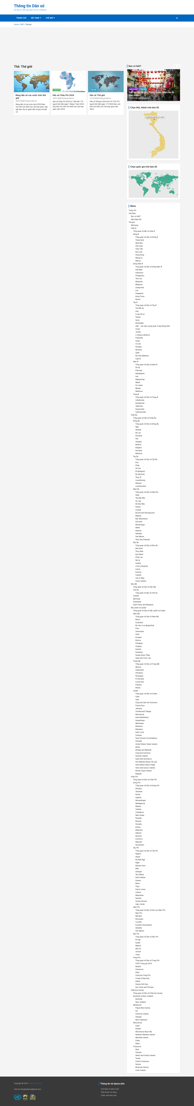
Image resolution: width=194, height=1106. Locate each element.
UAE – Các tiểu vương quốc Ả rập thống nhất (152, 326)
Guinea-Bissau (141, 901)
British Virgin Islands (143, 771)
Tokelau (138, 1052)
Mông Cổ (138, 258)
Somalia (138, 824)
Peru (137, 628)
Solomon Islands (142, 1014)
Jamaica (138, 708)
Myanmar (139, 282)
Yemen (138, 317)
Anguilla (138, 774)
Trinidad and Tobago (143, 711)
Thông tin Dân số (29, 6)
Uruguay (138, 646)
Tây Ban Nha (140, 498)
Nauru (137, 1043)
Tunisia (138, 952)
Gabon (137, 981)
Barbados (139, 729)
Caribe (135, 691)
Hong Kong (139, 255)
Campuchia (139, 287)
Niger (137, 863)
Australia (138, 999)
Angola (138, 966)
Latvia (137, 569)
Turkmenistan (140, 412)
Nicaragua (139, 676)
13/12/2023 (94, 98)
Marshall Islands (141, 1037)
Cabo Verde (140, 904)
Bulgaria (138, 448)
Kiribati (138, 1029)
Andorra (138, 531)
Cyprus (138, 359)
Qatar (137, 353)
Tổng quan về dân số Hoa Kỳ (146, 593)
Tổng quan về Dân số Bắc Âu (146, 545)
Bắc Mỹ (134, 584)
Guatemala (139, 670)
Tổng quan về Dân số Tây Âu (146, 459)
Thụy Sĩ (138, 477)
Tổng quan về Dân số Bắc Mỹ (144, 587)
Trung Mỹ (136, 661)
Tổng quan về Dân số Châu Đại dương (147, 993)
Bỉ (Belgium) (140, 471)
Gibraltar (138, 533)
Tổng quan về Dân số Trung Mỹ (147, 664)
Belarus (138, 445)
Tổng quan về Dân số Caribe (146, 694)
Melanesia (137, 1005)
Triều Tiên (139, 249)
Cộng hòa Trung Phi (142, 975)
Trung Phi (136, 957)
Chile (137, 634)
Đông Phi (136, 783)
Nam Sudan (139, 815)
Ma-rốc (138, 949)
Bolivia (138, 640)
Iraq (136, 311)
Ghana (137, 857)
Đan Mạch (139, 554)
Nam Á (135, 362)
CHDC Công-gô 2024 (143, 963)
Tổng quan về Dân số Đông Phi (147, 785)
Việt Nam (35, 18)
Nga (137, 427)
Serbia (137, 507)
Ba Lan (138, 433)
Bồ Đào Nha (140, 504)
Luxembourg (140, 480)
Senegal (138, 872)
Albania (138, 516)
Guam (137, 1026)
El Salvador (139, 679)
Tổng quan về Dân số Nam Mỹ (147, 617)
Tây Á (135, 302)
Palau (137, 1040)
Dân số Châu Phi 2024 (63, 95)
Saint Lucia (139, 732)
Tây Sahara (139, 874)
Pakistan (138, 370)
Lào (136, 290)
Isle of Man (139, 578)
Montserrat (139, 714)
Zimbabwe (139, 812)
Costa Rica (139, 682)
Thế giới (49, 18)
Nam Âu (136, 489)
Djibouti (138, 833)
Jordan (138, 332)
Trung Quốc (139, 240)
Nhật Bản (139, 243)
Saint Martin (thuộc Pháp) (145, 765)
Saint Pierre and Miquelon (143, 605)
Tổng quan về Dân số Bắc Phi (146, 937)
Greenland (137, 602)
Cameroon (139, 969)
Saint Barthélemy (142, 717)
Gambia (138, 898)
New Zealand (140, 1002)
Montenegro (140, 525)
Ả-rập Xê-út (139, 314)
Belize (137, 688)
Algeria (138, 946)
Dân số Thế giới (97, 95)
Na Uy (137, 560)
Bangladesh (140, 373)
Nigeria (138, 854)
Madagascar (140, 803)
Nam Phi (136, 907)
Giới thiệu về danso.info (110, 1089)
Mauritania (139, 895)
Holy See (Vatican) (142, 539)
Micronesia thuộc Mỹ (143, 1032)
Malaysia (138, 284)
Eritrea (137, 827)
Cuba (137, 697)
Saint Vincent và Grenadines (146, 738)
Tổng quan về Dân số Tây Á (145, 305)
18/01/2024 (57, 98)
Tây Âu (135, 456)
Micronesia (137, 1023)
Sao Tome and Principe (144, 987)
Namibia (138, 916)
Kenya (137, 794)
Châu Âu (134, 415)
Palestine (139, 338)
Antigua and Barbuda (143, 750)
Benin (137, 883)
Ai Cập (138, 940)
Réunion (138, 836)
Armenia (138, 350)
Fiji (136, 1011)
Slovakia (138, 450)
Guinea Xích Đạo (141, 984)
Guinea (138, 880)
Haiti (137, 700)
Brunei (137, 299)
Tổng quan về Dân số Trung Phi (147, 960)
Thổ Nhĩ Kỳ (139, 308)
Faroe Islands (140, 581)
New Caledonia (141, 1020)
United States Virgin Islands (146, 744)
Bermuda (136, 599)
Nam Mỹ (136, 614)
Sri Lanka (139, 385)
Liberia (138, 892)
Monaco (138, 483)
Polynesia (137, 1046)
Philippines (139, 276)
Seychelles (139, 845)
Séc (136, 439)
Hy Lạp (138, 501)
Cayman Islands (141, 756)
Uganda (138, 797)
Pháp (137, 465)
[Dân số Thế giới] (106, 81)
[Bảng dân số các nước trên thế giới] (32, 81)
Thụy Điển (139, 551)
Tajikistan (139, 406)
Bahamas (139, 726)
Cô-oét (138, 344)
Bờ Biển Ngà (140, 860)
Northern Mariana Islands (145, 1035)
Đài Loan (138, 252)
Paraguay (139, 643)
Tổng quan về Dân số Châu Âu (144, 418)
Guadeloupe (140, 720)
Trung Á (136, 394)
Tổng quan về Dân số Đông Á (146, 237)
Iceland (138, 575)
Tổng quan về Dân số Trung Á (146, 397)
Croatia (138, 510)
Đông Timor (139, 296)
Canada (136, 596)
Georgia (138, 347)
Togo (137, 886)
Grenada (138, 741)
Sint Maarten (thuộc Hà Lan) (146, 762)
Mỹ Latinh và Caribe (138, 608)
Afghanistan (140, 379)
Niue (137, 1049)
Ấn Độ (137, 367)
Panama (138, 685)
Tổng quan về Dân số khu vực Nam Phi (150, 910)
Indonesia (139, 273)
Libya (137, 954)
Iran (136, 376)
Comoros (139, 839)
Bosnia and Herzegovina (144, 513)
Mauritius (139, 830)
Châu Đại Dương (137, 990)
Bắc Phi (136, 934)
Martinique (139, 723)
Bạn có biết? (134, 89)
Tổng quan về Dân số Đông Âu (147, 424)
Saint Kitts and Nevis (143, 759)
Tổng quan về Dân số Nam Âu (146, 492)
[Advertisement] (97, 44)
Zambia (138, 809)
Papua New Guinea (142, 1008)
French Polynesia (142, 1061)
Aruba (137, 747)
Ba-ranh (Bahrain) (142, 356)
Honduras (139, 673)
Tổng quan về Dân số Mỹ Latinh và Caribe (149, 611)
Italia (137, 495)
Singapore (139, 293)
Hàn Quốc (139, 246)
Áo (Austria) (140, 474)
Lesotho (138, 922)
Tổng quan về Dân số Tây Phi (146, 851)
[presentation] (175, 66)
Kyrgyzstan (139, 409)
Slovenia (138, 522)
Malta (137, 528)
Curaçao (138, 735)
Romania (138, 436)
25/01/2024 (20, 101)
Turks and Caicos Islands (145, 768)
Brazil (137, 619)
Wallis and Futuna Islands (145, 1055)
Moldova (138, 453)
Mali (137, 868)
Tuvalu (137, 1058)
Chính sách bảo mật (108, 1095)
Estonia (138, 572)
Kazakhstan (139, 403)
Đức (137, 462)
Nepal (137, 382)
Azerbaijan (139, 323)
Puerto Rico (140, 705)
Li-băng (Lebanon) (142, 335)
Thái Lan (138, 278)
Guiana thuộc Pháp (142, 655)
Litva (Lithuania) (141, 566)
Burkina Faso (140, 866)
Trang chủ (21, 18)
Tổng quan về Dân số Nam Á (146, 365)
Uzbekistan (139, 400)
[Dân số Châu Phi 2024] (69, 81)
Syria (137, 320)
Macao (138, 261)
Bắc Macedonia (141, 519)
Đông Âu (136, 421)
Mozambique (140, 800)
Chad (137, 972)
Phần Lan (139, 557)
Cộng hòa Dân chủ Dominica (146, 702)
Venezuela (139, 631)
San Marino (139, 536)
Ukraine (138, 430)
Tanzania (138, 791)
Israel (137, 329)
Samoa (138, 1064)
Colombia (139, 622)
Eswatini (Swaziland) (143, 925)
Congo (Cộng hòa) (142, 978)
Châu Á (133, 228)
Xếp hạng (151, 89)
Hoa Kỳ (136, 590)
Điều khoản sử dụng (109, 1092)
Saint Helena (140, 877)
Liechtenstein (140, 486)
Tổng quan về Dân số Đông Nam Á (148, 267)
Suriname (139, 652)
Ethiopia (138, 789)
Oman (137, 341)
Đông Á (136, 234)
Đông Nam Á (138, 264)
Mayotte (138, 842)
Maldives (139, 391)
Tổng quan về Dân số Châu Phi (145, 780)
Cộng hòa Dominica (142, 753)
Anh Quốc (139, 548)
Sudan (137, 943)
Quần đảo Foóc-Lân (143, 658)
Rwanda (138, 818)
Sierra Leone (140, 889)
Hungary (138, 442)
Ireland (138, 563)
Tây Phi (136, 848)
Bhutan (138, 388)
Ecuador (138, 637)
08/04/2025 (133, 98)
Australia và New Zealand (143, 996)
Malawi (138, 806)
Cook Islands (140, 1070)
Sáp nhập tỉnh (136, 219)
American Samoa (142, 1067)
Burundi (138, 821)
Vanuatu (138, 1017)
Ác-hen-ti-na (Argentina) (144, 625)
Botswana (139, 919)
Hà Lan (138, 468)
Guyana (138, 649)
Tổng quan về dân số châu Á (144, 231)
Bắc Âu (136, 542)
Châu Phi (56, 90)
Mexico (138, 667)
